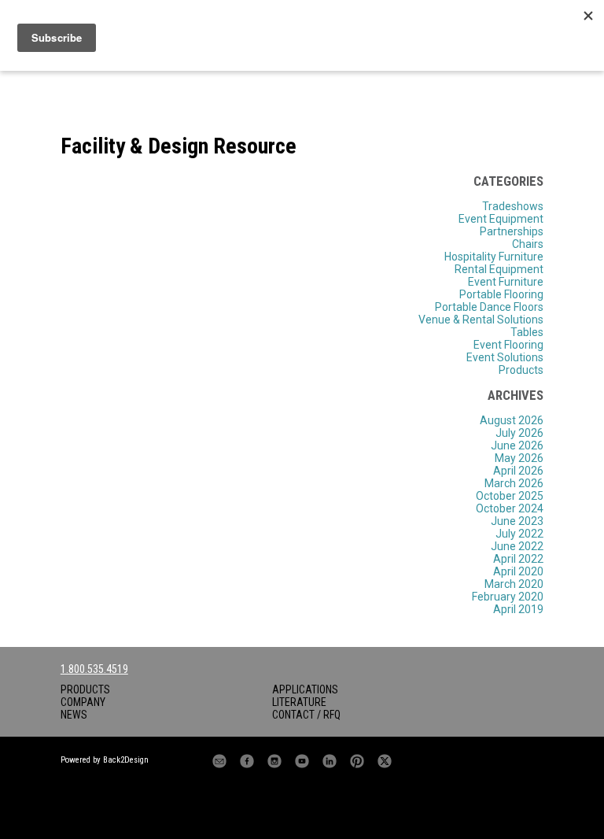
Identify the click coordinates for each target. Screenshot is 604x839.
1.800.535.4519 (94, 669)
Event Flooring (508, 344)
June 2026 (517, 445)
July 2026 (519, 433)
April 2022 (518, 559)
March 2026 (513, 483)
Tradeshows (512, 206)
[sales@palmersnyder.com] (219, 761)
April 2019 (518, 609)
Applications (305, 689)
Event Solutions (504, 357)
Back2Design (126, 760)
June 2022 (517, 546)
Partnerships (511, 231)
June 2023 (517, 521)
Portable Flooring (501, 294)
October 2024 (509, 508)
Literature (299, 702)
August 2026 (511, 420)
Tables (526, 332)
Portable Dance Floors (489, 307)
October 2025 (509, 496)
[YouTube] (302, 761)
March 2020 (513, 584)
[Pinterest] (357, 761)
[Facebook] (247, 761)
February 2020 (507, 596)
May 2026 (519, 458)
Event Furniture (505, 281)
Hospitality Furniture (493, 256)
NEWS (74, 714)
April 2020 (518, 571)
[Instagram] (274, 761)
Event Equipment (501, 219)
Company (83, 702)
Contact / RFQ (306, 714)
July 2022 (519, 533)
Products (521, 370)
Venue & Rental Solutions (480, 319)
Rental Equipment (499, 269)
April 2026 (518, 470)
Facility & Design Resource (178, 146)
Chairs (527, 244)
